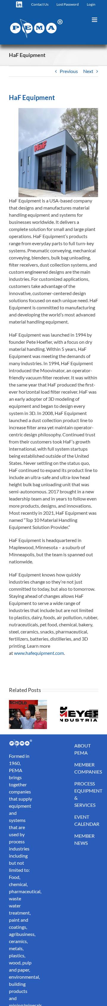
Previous (69, 71)
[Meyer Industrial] (79, 714)
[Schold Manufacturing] (28, 714)
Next (88, 71)
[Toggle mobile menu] (95, 20)
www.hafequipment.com (39, 653)
